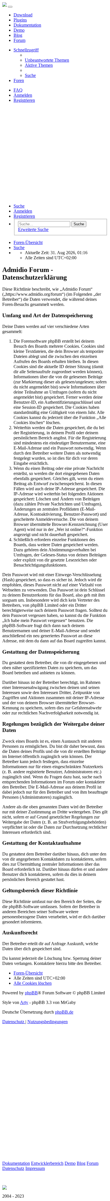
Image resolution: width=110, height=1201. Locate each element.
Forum (19, 40)
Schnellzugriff (26, 49)
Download (23, 14)
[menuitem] (47, 60)
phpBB (31, 992)
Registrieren (24, 216)
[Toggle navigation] (10, 7)
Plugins (20, 20)
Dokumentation (27, 25)
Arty (24, 1002)
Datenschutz (13, 1168)
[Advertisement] (55, 153)
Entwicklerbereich (47, 1163)
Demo (19, 30)
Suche (19, 206)
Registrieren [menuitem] (24, 100)
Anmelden (23, 211)
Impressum (35, 1168)
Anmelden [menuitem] (23, 95)
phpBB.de (64, 1012)
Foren (19, 80)
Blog (18, 35)
